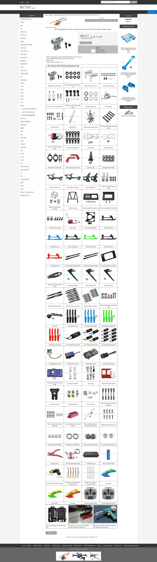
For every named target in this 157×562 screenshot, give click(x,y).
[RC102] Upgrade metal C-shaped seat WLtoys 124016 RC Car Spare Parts (128, 99)
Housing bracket (73, 208)
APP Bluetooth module (55, 363)
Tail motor (54, 325)
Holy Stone (23, 118)
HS (21, 28)
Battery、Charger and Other (27, 192)
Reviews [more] (128, 107)
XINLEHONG (23, 54)
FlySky (22, 92)
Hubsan (22, 128)
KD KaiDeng (23, 137)
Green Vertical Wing (91, 285)
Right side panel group (73, 187)
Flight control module (72, 363)
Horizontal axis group (108, 85)
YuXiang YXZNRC (24, 179)
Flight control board (91, 363)
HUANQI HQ (23, 124)
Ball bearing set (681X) (108, 167)
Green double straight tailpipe (72, 265)
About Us (29, 545)
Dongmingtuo (23, 79)
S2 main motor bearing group (108, 444)
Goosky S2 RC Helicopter (59, 15)
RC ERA (22, 153)
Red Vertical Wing (108, 285)
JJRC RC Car (23, 31)
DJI (21, 76)
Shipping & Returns (37, 545)
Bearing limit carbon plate (54, 167)
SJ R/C (22, 156)
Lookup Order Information (89, 545)
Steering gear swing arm (72, 147)
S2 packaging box (90, 463)
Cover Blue (108, 483)
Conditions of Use (56, 545)
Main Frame (91, 147)
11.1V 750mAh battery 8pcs (108, 344)
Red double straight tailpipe (91, 265)
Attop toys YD (23, 57)
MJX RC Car (23, 35)
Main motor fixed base (90, 227)
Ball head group (55, 127)
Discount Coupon (117, 545)
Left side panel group (54, 187)
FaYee (21, 86)
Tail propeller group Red (55, 344)
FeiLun (22, 89)
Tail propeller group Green (108, 325)
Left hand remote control (90, 503)
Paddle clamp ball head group (108, 424)
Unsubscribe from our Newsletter (130, 545)
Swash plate (108, 106)
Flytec (21, 96)
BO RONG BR (23, 63)
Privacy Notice (47, 545)
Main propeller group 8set (90, 306)
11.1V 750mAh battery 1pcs (73, 344)
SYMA (22, 160)
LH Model (22, 144)
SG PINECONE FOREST (26, 44)
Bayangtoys (23, 60)
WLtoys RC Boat (24, 166)
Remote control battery (108, 463)
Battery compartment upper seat (90, 208)
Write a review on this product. (128, 115)
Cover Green (54, 503)
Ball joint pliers (55, 463)
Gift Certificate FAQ (107, 545)
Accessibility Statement (67, 545)
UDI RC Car (23, 47)
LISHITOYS (23, 147)
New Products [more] (128, 26)
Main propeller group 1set (54, 306)
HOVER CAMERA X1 (25, 121)
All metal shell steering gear (73, 463)
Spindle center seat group (54, 85)
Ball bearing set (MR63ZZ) (55, 444)
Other (21, 185)
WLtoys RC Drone (24, 169)
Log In (27, 2)
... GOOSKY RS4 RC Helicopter (28, 108)
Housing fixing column (55, 227)
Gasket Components (72, 383)
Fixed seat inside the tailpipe (108, 265)
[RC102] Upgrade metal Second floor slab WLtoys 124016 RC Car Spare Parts (128, 74)
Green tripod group (73, 246)
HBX (21, 25)
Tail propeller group (73, 325)
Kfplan (21, 140)
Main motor (73, 227)
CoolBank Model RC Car (26, 19)
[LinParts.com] (78, 560)
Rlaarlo (22, 41)
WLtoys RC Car (24, 51)
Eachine (22, 83)
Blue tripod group (108, 227)
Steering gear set (72, 404)
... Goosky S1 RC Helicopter (27, 112)
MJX (21, 150)
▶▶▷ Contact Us (152, 12)
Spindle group (72, 127)
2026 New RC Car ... (25, 195)
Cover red (72, 503)
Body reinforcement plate (72, 167)
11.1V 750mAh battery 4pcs (91, 344)
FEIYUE (22, 22)
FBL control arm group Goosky (55, 106)
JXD (21, 134)
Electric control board (108, 363)
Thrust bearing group (90, 106)
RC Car (22, 189)
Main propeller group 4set (72, 306)
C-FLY (21, 67)
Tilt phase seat (90, 167)
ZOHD (21, 182)
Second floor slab (108, 147)
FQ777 (22, 99)
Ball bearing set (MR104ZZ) (90, 444)
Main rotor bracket (55, 404)
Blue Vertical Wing (72, 285)
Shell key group (91, 404)
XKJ (21, 176)
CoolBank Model (24, 73)
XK (21, 172)
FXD (21, 102)
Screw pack (91, 383)
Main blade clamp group (90, 85)
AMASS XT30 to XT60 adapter (55, 483)
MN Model (22, 38)
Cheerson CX (23, 70)
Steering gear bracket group (90, 127)
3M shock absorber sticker (108, 383)
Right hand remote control (108, 503)
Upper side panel (90, 187)
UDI (21, 163)
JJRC (21, 131)
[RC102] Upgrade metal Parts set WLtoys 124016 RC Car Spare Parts (128, 49)
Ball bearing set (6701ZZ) (72, 444)
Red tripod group (108, 246)
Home (22, 2)
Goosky (50, 15)
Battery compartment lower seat (108, 208)
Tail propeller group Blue (90, 325)
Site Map (99, 545)
